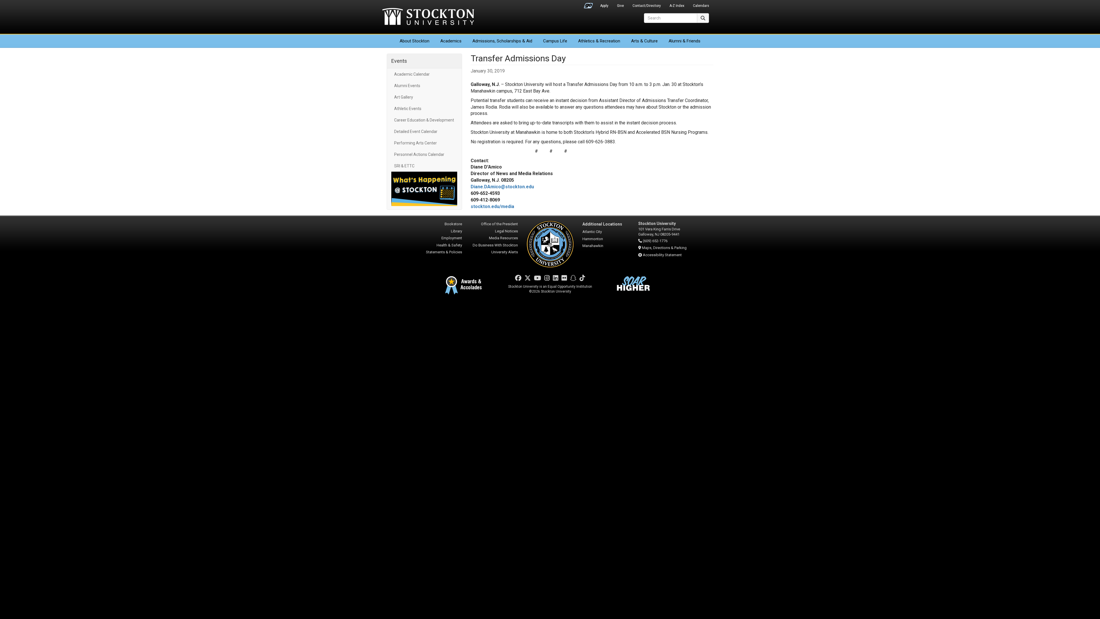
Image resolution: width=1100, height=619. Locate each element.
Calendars (701, 6)
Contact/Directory (646, 6)
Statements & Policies (444, 252)
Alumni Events (407, 85)
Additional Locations (602, 224)
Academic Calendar (412, 74)
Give (620, 6)
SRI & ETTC (404, 166)
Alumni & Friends (684, 41)
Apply (604, 6)
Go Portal (588, 4)
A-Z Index (676, 6)
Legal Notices (506, 231)
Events (399, 61)
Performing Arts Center (415, 143)
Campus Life (555, 41)
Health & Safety (449, 245)
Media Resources (503, 238)
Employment (451, 238)
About (414, 41)
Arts (644, 41)
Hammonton (592, 239)
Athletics (599, 41)
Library (456, 231)
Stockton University (428, 17)
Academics (450, 41)
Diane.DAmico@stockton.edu (502, 186)
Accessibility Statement (662, 255)
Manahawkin (592, 246)
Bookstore (453, 224)
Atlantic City (592, 232)
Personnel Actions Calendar (419, 154)
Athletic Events (407, 108)
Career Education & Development (424, 120)
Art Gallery (403, 97)
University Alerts (504, 252)
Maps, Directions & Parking (664, 248)
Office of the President (499, 224)
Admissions (502, 41)
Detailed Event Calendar (415, 131)
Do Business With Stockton (495, 245)
